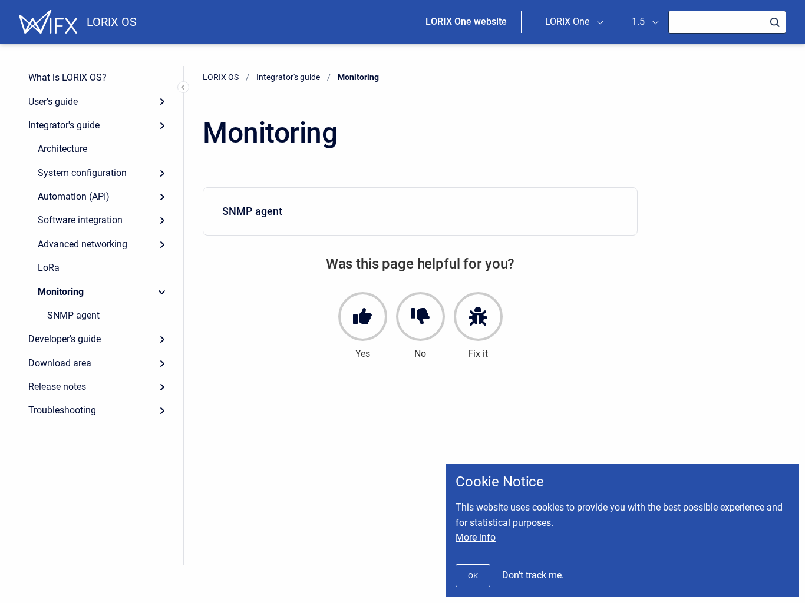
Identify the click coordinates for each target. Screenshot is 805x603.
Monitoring (61, 291)
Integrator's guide (64, 125)
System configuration (82, 172)
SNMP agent (73, 315)
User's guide (53, 101)
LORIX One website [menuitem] (466, 21)
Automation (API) (74, 196)
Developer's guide (64, 338)
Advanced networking (82, 244)
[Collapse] (162, 291)
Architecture (62, 148)
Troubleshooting (62, 410)
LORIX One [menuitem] (567, 21)
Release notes (57, 386)
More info (476, 537)
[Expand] (162, 101)
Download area (59, 363)
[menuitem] (420, 211)
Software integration (80, 220)
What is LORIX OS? (67, 77)
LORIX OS (112, 22)
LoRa (49, 267)
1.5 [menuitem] (638, 21)
